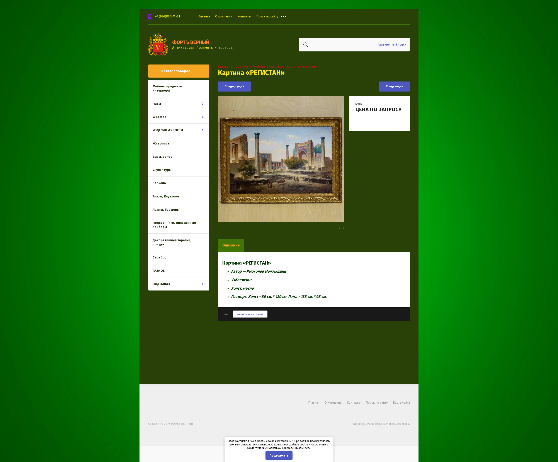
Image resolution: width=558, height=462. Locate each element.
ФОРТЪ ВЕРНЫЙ (190, 42)
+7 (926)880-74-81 (167, 16)
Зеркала (159, 183)
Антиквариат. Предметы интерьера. (202, 48)
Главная (204, 16)
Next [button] (344, 228)
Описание (231, 245)
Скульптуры (162, 170)
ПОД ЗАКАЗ (161, 284)
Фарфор (160, 117)
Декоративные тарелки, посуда (172, 242)
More (287, 16)
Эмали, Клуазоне (166, 196)
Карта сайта (401, 402)
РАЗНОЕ (159, 271)
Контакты (244, 16)
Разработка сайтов (379, 423)
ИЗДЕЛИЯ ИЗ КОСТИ (168, 130)
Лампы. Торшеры (166, 210)
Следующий (394, 86)
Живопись (161, 143)
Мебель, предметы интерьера (167, 88)
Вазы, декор (162, 157)
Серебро (160, 257)
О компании (223, 16)
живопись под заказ (250, 314)
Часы (157, 104)
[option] (281, 159)
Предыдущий (234, 86)
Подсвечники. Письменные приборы (174, 225)
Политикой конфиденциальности (288, 448)
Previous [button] (339, 228)
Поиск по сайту (267, 16)
